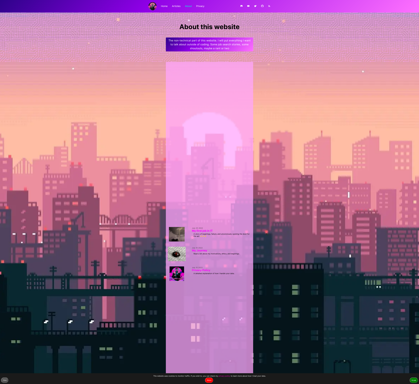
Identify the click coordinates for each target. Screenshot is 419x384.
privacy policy (224, 376)
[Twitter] (255, 6)
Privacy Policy (201, 270)
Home (164, 6)
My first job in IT (202, 230)
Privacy (200, 6)
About (188, 6)
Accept (414, 380)
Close (5, 380)
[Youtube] (248, 6)
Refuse (209, 380)
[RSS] (269, 6)
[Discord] (241, 6)
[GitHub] (262, 6)
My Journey (199, 250)
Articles (176, 6)
